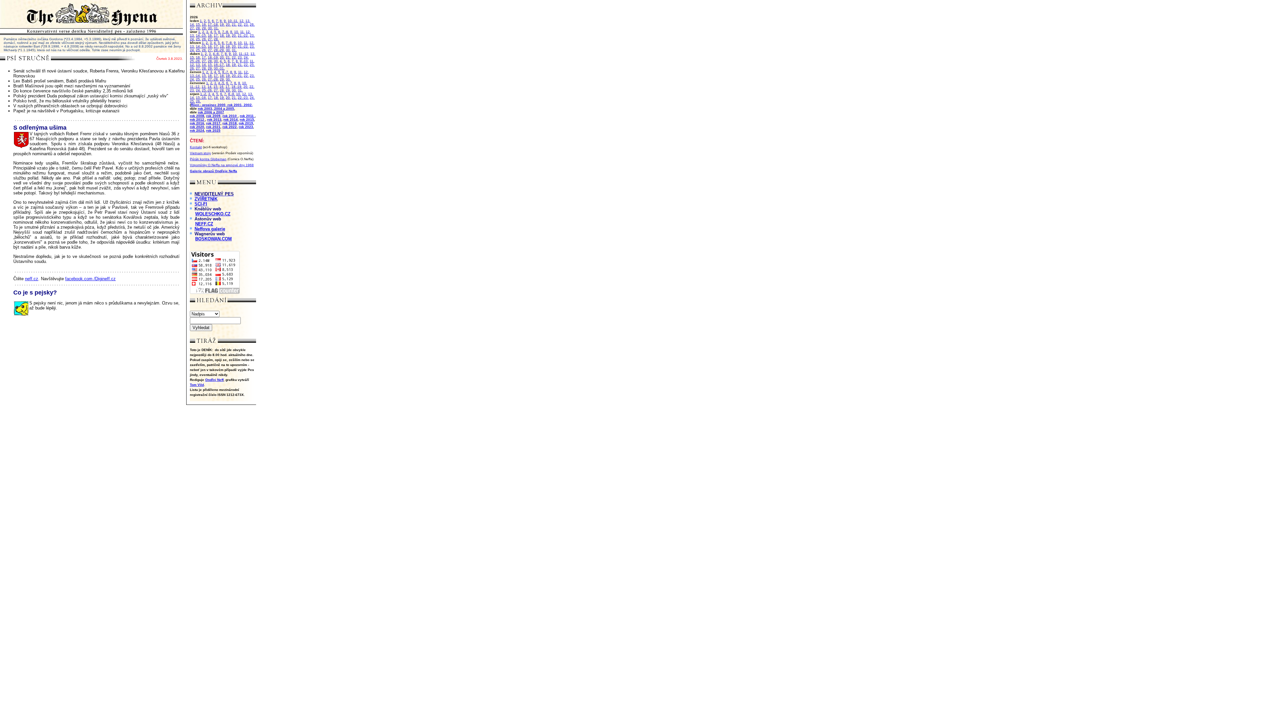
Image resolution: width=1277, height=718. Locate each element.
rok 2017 (213, 123)
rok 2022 (229, 127)
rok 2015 (247, 119)
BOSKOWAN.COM (213, 238)
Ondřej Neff (214, 380)
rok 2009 (213, 116)
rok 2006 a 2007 (211, 112)
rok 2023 (246, 127)
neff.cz (31, 278)
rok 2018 (229, 123)
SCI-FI (201, 203)
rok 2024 (197, 130)
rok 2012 (197, 119)
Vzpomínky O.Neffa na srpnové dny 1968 (222, 165)
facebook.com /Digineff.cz (90, 278)
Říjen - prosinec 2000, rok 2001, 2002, (222, 105)
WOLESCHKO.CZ (212, 213)
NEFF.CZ (204, 223)
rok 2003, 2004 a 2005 (216, 108)
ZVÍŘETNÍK (206, 198)
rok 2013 (214, 119)
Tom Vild (197, 385)
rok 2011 (247, 116)
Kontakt (196, 147)
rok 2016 (197, 123)
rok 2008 (197, 116)
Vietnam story (200, 153)
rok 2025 (213, 130)
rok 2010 (230, 116)
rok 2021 (213, 127)
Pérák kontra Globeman (208, 159)
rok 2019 (246, 123)
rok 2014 (230, 119)
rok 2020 (197, 127)
